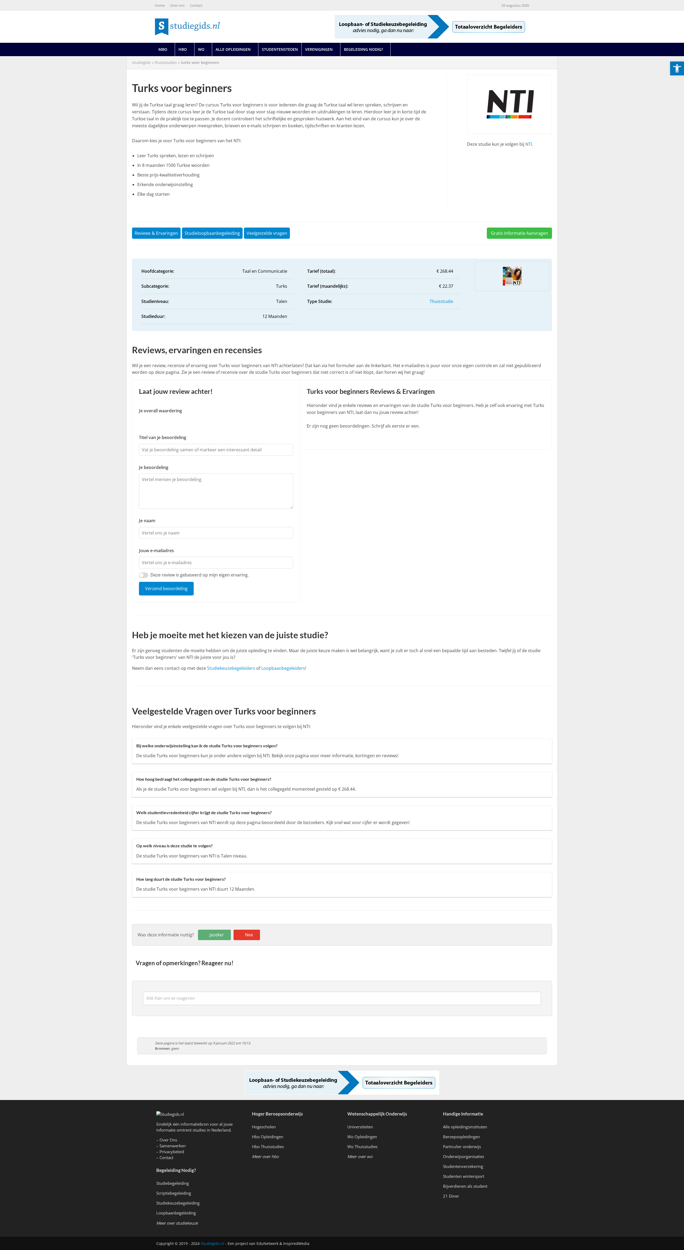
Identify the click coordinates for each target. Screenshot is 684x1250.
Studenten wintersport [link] (463, 1176)
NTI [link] (528, 144)
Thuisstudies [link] (166, 62)
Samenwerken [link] (173, 1145)
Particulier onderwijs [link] (462, 1146)
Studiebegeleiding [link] (172, 1183)
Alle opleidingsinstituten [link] (465, 1126)
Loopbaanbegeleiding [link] (176, 1213)
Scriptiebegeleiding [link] (173, 1193)
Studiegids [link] (141, 62)
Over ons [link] (177, 5)
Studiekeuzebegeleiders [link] (231, 668)
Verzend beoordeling (166, 588)
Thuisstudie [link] (441, 301)
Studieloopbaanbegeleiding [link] (212, 233)
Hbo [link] (182, 49)
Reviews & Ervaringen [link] (156, 233)
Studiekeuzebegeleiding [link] (178, 1203)
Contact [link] (196, 5)
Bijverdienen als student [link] (465, 1186)
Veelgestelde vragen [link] (267, 233)
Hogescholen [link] (264, 1126)
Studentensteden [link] (280, 49)
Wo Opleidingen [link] (362, 1136)
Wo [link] (201, 49)
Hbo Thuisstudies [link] (268, 1146)
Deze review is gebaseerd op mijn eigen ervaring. (199, 575)
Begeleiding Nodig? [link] (363, 49)
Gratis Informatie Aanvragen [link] (519, 233)
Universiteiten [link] (360, 1126)
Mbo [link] (162, 49)
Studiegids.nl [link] (212, 1243)
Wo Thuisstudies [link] (362, 1146)
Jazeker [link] (216, 935)
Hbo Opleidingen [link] (267, 1136)
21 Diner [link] (451, 1196)
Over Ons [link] (168, 1140)
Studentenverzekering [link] (463, 1166)
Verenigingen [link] (319, 49)
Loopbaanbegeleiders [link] (283, 668)
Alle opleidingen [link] (233, 49)
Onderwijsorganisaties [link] (463, 1156)
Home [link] (160, 5)
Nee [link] (249, 935)
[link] (677, 68)
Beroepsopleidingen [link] (461, 1136)
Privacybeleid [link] (172, 1151)
